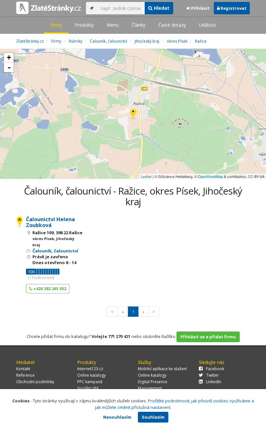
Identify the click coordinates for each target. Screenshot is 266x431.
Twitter (212, 375)
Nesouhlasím (117, 417)
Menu (113, 25)
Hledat (160, 8)
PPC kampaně (90, 381)
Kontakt (23, 368)
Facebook (215, 368)
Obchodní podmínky (35, 381)
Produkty (84, 25)
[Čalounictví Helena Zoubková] (133, 114)
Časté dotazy (172, 25)
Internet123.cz (90, 368)
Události (207, 25)
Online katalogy (91, 375)
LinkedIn (213, 381)
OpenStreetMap (210, 176)
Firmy (56, 25)
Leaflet (146, 176)
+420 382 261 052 (49, 288)
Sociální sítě (88, 388)
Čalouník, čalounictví (55, 251)
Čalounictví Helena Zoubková (50, 222)
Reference (25, 375)
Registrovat (233, 8)
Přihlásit (200, 8)
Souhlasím (153, 417)
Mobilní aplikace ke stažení (162, 368)
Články (138, 25)
